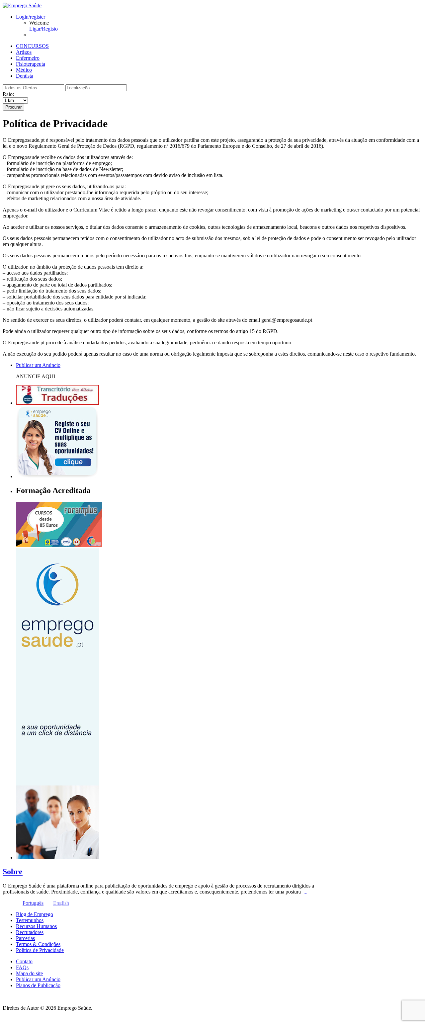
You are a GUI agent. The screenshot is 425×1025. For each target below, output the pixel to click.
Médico (24, 70)
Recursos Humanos (36, 926)
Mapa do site (29, 973)
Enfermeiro (28, 58)
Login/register (30, 17)
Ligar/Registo (43, 29)
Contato (24, 961)
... (305, 892)
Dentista (24, 76)
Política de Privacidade (40, 950)
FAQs (22, 967)
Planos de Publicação (38, 985)
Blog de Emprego (34, 914)
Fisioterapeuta (30, 64)
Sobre (13, 871)
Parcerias (25, 938)
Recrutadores (29, 932)
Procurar (13, 107)
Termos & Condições (38, 944)
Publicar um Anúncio (38, 979)
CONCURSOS (32, 46)
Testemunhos (29, 920)
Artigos (24, 52)
